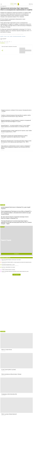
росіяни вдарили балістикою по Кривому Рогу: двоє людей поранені (15, 207)
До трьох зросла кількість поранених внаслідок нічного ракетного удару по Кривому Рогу (15, 217)
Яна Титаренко (4, 38)
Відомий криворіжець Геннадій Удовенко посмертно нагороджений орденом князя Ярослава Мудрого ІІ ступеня (16, 121)
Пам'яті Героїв (6, 240)
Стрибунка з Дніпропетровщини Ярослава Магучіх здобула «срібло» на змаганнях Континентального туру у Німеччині (16, 116)
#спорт (8, 36)
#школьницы (23, 36)
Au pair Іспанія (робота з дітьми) (8, 369)
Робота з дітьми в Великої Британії (9, 414)
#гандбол (11, 36)
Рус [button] (29, 4)
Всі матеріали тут (16, 253)
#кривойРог (2, 36)
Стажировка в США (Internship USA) (9, 394)
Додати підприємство (16, 274)
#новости (5, 36)
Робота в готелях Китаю (6, 349)
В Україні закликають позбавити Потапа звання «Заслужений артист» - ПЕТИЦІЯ (16, 111)
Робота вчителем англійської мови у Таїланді (11, 374)
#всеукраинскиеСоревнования (17, 36)
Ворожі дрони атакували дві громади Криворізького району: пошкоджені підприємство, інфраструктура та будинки (14, 136)
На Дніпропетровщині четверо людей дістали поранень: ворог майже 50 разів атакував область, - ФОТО (16, 131)
